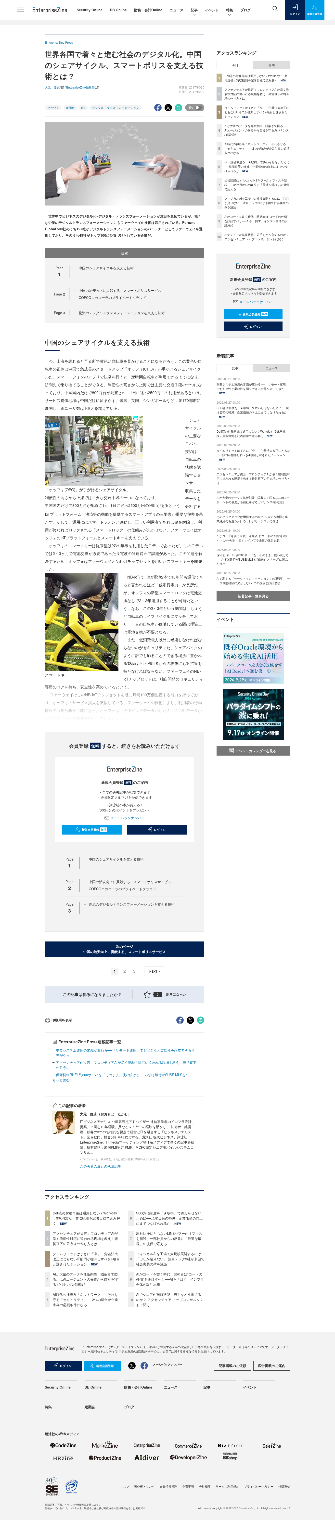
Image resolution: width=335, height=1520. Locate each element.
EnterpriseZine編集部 (80, 87)
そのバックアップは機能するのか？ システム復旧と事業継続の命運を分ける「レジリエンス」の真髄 (252, 519)
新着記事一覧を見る (253, 595)
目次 (124, 253)
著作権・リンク (144, 1486)
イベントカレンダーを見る (255, 750)
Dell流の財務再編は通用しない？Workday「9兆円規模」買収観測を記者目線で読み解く (86, 1218)
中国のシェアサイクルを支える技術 (106, 267)
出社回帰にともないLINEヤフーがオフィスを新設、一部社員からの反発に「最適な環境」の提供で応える (169, 1238)
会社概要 (205, 1486)
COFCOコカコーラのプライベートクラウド (112, 297)
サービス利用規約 (227, 1486)
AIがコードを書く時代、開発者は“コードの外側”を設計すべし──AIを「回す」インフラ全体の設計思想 (170, 1279)
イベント (212, 9)
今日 (235, 65)
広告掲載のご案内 (271, 1365)
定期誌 (90, 1406)
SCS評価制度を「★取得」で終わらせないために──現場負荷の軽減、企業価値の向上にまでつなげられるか (169, 1218)
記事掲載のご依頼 (232, 1365)
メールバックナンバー (127, 817)
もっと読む (61, 1079)
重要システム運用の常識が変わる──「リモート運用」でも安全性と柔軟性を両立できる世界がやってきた (253, 386)
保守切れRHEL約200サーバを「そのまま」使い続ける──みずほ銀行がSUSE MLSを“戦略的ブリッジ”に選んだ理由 (253, 559)
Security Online (90, 9)
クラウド (53, 107)
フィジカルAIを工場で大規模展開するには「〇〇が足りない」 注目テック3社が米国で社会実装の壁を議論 (170, 1258)
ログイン (160, 829)
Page (59, 294)
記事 (194, 9)
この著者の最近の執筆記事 (100, 1166)
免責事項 (188, 1486)
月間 (272, 65)
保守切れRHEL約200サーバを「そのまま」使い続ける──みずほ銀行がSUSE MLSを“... (123, 1074)
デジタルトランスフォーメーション (115, 107)
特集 (229, 9)
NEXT (153, 971)
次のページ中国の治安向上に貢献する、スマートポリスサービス (124, 949)
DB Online (118, 9)
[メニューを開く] (20, 10)
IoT (83, 107)
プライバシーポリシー (258, 1486)
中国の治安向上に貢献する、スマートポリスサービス (120, 290)
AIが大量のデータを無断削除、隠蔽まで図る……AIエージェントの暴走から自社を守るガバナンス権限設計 (85, 1279)
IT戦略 (70, 107)
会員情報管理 (168, 1486)
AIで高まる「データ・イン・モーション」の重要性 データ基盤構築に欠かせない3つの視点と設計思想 (253, 580)
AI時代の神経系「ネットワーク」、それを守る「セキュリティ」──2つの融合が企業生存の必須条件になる (85, 1299)
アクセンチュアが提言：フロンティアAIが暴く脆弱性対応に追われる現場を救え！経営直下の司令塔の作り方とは (85, 1238)
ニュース (176, 9)
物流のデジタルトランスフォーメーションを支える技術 (122, 312)
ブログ (245, 9)
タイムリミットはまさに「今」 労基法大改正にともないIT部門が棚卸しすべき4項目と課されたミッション (86, 1258)
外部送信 (284, 1486)
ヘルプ (124, 1486)
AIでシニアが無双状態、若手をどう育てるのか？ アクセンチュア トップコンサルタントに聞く (169, 1299)
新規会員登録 (94, 829)
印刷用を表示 (62, 1020)
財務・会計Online (148, 9)
